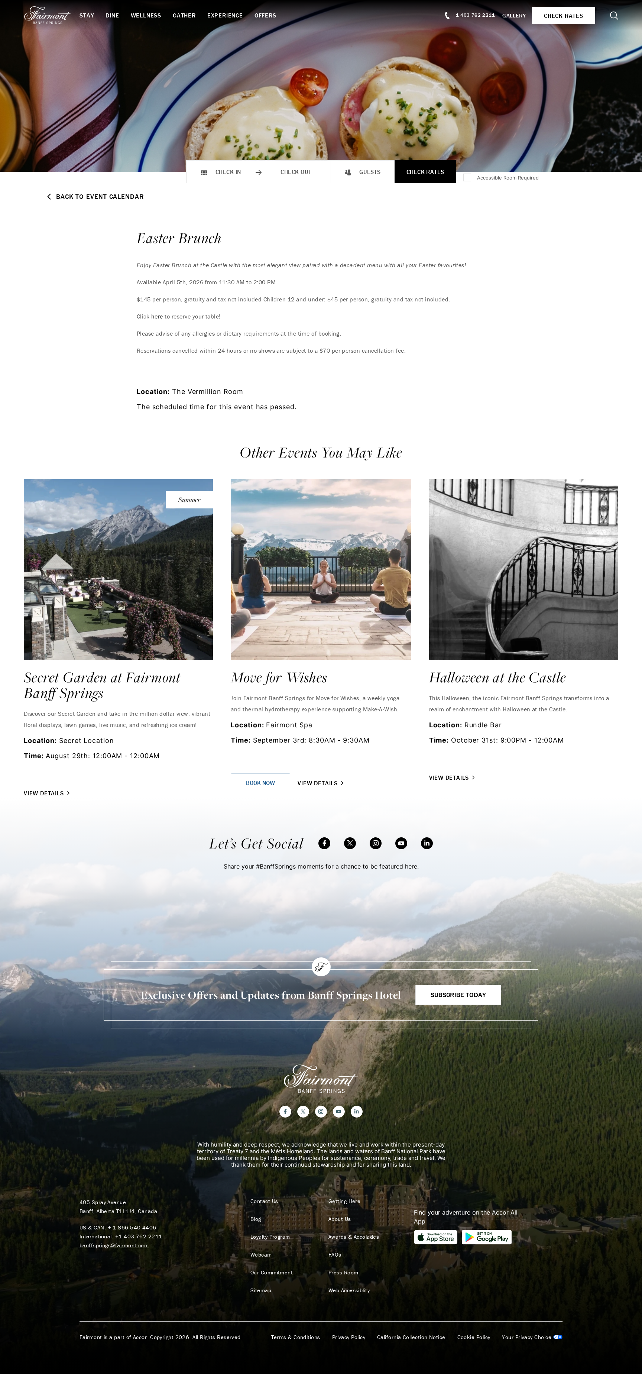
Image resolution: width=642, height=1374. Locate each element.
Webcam (261, 1254)
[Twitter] (350, 843)
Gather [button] (184, 15)
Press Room (343, 1272)
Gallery (514, 15)
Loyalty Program (270, 1237)
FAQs (334, 1254)
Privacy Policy (348, 1337)
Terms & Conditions (295, 1337)
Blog (255, 1219)
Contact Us (264, 1201)
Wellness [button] (146, 15)
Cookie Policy (473, 1337)
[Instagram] (376, 843)
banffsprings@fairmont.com (114, 1245)
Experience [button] (225, 15)
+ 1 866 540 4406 (132, 1227)
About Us (339, 1219)
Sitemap (260, 1290)
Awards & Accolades (353, 1237)
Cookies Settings (532, 1337)
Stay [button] (87, 15)
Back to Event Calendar (100, 196)
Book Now (260, 782)
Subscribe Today (458, 994)
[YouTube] (401, 843)
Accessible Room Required (508, 178)
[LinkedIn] (427, 843)
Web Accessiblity (349, 1290)
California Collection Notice (411, 1337)
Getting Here (344, 1201)
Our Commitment (271, 1272)
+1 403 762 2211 (138, 1236)
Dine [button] (112, 15)
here (157, 316)
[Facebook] (324, 843)
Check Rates (425, 171)
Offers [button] (265, 15)
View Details (44, 793)
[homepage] (52, 15)
